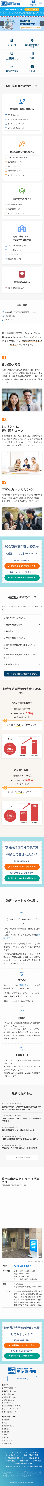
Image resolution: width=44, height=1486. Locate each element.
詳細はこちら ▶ (32, 9)
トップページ (13, 1452)
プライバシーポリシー (31, 1452)
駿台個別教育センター (24, 1463)
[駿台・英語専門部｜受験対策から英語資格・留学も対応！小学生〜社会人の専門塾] (11, 3)
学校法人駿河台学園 (31, 1455)
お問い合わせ (13, 1455)
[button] (21, 28)
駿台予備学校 (34, 1458)
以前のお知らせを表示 (22, 1157)
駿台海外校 (10, 1461)
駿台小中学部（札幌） (14, 1466)
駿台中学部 (23, 1461)
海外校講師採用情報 (34, 1466)
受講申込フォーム (26, 985)
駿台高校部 (37, 1461)
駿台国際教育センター (16, 1458)
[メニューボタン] (40, 3)
